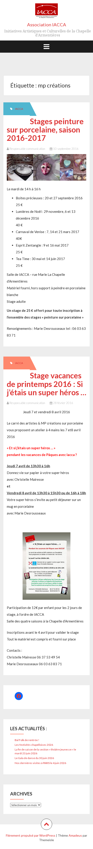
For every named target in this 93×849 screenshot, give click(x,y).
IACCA (19, 108)
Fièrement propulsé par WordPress (30, 835)
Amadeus (75, 835)
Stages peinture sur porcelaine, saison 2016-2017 (45, 130)
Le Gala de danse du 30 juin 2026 (34, 758)
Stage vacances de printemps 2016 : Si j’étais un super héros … (46, 384)
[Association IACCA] (46, 12)
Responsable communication (27, 148)
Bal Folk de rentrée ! (27, 740)
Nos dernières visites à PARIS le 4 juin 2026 (40, 763)
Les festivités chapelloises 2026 (34, 744)
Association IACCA (46, 24)
